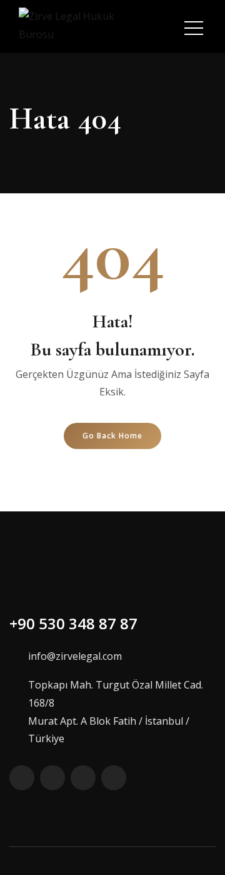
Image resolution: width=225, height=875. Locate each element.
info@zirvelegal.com (75, 656)
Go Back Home (112, 435)
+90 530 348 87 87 (73, 623)
